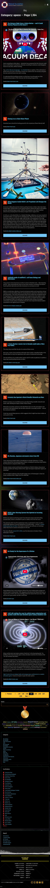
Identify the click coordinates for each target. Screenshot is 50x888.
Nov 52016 (5, 278)
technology (37, 727)
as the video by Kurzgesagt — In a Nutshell (17, 70)
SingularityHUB (6, 844)
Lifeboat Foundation (9, 882)
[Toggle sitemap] (45, 5)
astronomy (5, 758)
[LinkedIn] (37, 882)
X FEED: (17, 868)
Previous (9, 694)
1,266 (20, 696)
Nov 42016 (5, 551)
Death (18, 724)
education (14, 231)
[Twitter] (35, 882)
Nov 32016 (5, 614)
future (29, 724)
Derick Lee (7, 801)
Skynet (4, 748)
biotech (36, 722)
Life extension (26, 726)
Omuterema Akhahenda (10, 794)
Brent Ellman (8, 813)
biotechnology (41, 722)
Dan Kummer (8, 792)
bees (4, 762)
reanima (5, 727)
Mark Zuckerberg (7, 749)
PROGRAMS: (28, 874)
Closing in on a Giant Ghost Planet (18, 119)
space (17, 81)
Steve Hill (7, 811)
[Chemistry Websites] (25, 712)
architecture (5, 755)
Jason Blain (7, 819)
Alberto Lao (7, 802)
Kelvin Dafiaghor (9, 786)
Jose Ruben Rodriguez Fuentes (12, 790)
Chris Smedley (8, 824)
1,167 (43, 694)
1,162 (23, 694)
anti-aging (14, 722)
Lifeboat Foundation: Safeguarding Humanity (21, 4)
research (21, 727)
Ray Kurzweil (6, 744)
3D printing (5, 739)
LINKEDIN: (17, 866)
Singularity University (8, 747)
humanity (47, 724)
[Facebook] (32, 882)
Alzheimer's (9, 722)
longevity (37, 726)
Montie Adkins (8, 820)
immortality (9, 725)
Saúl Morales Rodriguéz (10, 774)
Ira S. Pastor (8, 822)
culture (17, 724)
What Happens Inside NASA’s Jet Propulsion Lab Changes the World (27, 203)
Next (26, 696)
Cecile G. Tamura (9, 797)
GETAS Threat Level (25, 859)
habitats (17, 231)
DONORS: (20, 870)
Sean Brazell (9, 599)
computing (17, 306)
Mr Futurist (5, 839)
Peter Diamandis (7, 741)
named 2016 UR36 (17, 531)
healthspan (43, 724)
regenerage (10, 727)
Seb (6, 815)
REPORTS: (27, 871)
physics (14, 81)
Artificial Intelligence (20, 722)
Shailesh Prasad (9, 81)
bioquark (30, 722)
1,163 (27, 694)
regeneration (17, 727)
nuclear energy (14, 363)
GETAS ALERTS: (28, 866)
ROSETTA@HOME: (17, 876)
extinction (26, 724)
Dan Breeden (8, 779)
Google (34, 724)
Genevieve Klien (8, 772)
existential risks (22, 724)
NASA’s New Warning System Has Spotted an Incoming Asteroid (25, 513)
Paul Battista (8, 783)
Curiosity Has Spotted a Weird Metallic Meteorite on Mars (26, 397)
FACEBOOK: (16, 864)
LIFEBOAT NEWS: (28, 864)
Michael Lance (8, 817)
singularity (25, 727)
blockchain (4, 724)
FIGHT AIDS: (18, 871)
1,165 (35, 694)
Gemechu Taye (8, 785)
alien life (5, 752)
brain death (7, 724)
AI (6, 722)
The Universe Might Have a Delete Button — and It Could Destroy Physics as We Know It (25, 24)
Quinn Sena (7, 777)
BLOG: (27, 868)
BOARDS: (27, 870)
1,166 (39, 694)
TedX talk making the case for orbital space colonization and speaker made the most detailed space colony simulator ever (27, 614)
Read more (25, 86)
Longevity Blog (6, 837)
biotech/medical (16, 479)
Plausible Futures (7, 842)
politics (46, 725)
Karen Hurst (9, 306)
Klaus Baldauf (9, 231)
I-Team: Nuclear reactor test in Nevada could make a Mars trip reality (26, 345)
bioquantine (25, 722)
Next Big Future (6, 841)
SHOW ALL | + (5, 826)
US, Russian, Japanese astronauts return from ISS (23, 456)
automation (5, 760)
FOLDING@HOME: (17, 874)
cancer (10, 724)
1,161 (19, 694)
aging (4, 722)
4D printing (5, 740)
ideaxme (4, 725)
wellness (25, 729)
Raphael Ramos (8, 806)
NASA (41, 725)
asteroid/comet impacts (8, 756)
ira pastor (20, 725)
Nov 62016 (5, 202)
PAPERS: (27, 876)
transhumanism (43, 727)
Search (47, 704)
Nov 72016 (5, 24)
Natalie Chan (8, 808)
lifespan (32, 725)
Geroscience (6, 836)
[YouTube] (40, 882)
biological (13, 306)
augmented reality (7, 759)
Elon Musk (5, 745)
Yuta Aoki (7, 799)
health (38, 724)
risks (23, 727)
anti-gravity (5, 754)
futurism (32, 724)
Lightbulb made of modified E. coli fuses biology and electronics (24, 278)
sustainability (32, 727)
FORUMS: (21, 878)
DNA (4, 743)
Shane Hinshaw (8, 804)
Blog (25, 10)
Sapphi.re (21, 882)
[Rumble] (42, 882)
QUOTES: (27, 878)
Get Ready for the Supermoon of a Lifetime (21, 551)
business (13, 679)
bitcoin (46, 722)
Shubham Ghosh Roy (10, 776)
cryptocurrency (14, 724)
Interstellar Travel (15, 725)
